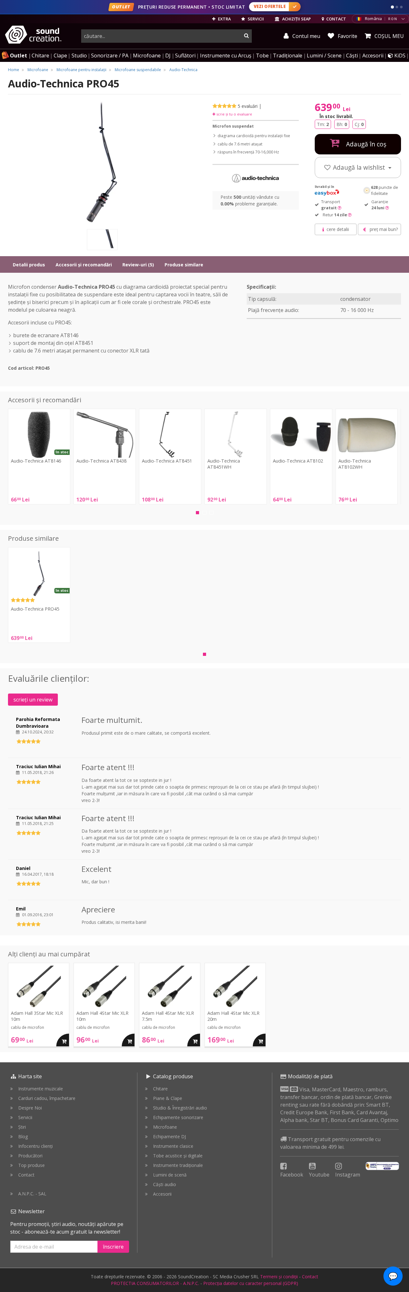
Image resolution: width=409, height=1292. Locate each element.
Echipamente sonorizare (178, 1117)
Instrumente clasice (173, 1146)
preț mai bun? (383, 229)
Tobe (262, 55)
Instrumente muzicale (40, 1089)
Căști (352, 55)
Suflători (185, 55)
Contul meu (305, 36)
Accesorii (372, 55)
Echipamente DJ (169, 1136)
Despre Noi (30, 1108)
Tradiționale (287, 55)
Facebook (291, 1174)
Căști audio (164, 1184)
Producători (30, 1156)
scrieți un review (32, 699)
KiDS (399, 55)
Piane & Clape (167, 1098)
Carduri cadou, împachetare (46, 1098)
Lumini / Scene (324, 55)
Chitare (40, 55)
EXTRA (224, 19)
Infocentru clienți (35, 1146)
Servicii (25, 1117)
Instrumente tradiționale (178, 1165)
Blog (23, 1136)
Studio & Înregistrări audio (180, 1108)
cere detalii (338, 229)
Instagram (347, 1174)
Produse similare (184, 265)
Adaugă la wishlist (360, 167)
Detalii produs (29, 265)
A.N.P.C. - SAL (32, 1194)
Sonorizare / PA (109, 55)
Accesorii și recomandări (84, 265)
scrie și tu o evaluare (233, 114)
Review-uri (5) (138, 265)
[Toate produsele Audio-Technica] (256, 178)
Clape (60, 55)
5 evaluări (248, 106)
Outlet (18, 55)
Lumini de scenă (170, 1175)
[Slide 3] (401, 7)
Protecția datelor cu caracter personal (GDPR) (250, 1283)
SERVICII (255, 19)
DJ (168, 55)
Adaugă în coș (365, 144)
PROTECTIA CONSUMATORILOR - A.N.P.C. (155, 1283)
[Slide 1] (392, 7)
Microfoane (147, 55)
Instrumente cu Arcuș (225, 55)
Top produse (31, 1165)
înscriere (113, 1246)
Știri (22, 1127)
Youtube (319, 1174)
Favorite (346, 36)
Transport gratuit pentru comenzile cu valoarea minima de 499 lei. (330, 1143)
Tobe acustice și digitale (178, 1156)
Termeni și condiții (279, 1276)
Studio (79, 55)
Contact (26, 1175)
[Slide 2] (397, 7)
